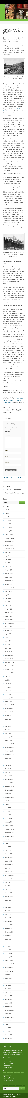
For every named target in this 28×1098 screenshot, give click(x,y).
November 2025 (9, 541)
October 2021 (9, 712)
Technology (7, 1077)
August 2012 (8, 1021)
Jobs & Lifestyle (8, 1080)
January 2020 (9, 783)
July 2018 (7, 843)
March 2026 (8, 527)
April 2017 (8, 868)
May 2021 (8, 730)
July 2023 (7, 637)
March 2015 (8, 918)
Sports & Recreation (9, 1078)
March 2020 (8, 776)
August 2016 (8, 882)
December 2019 (9, 786)
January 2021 (9, 740)
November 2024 (9, 580)
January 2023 (9, 659)
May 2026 (8, 520)
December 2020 (9, 744)
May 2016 (8, 886)
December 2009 (8, 1063)
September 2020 (9, 754)
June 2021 (8, 726)
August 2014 (8, 939)
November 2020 (9, 747)
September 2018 (9, 836)
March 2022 (8, 694)
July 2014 (7, 942)
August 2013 (8, 978)
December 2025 (9, 538)
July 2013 (7, 981)
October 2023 (9, 627)
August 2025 (8, 552)
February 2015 (9, 921)
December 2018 (9, 829)
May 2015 (8, 911)
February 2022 (9, 698)
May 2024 (8, 602)
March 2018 (8, 854)
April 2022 (8, 690)
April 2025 (8, 566)
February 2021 (9, 737)
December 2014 (9, 928)
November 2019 (9, 790)
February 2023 (9, 655)
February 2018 (9, 857)
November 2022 (9, 666)
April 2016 (8, 889)
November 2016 (9, 875)
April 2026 (8, 524)
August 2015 (8, 900)
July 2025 (7, 556)
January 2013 (9, 1003)
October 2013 (9, 971)
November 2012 (9, 1010)
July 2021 (7, 722)
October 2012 (9, 1013)
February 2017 (9, 871)
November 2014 (9, 932)
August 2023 (8, 634)
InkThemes (13, 1096)
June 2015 (8, 907)
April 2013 (8, 992)
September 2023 (9, 630)
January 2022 (9, 701)
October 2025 (9, 545)
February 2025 (9, 573)
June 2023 (8, 641)
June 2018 (8, 847)
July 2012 (7, 1024)
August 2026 (8, 509)
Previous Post (8, 477)
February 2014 (9, 957)
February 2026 (9, 531)
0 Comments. (14, 41)
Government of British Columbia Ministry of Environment (13, 400)
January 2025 (9, 577)
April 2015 (8, 914)
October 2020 (9, 751)
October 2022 (9, 669)
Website (7, 462)
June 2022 (8, 683)
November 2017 (9, 864)
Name (6, 450)
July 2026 (7, 513)
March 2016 (8, 893)
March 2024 (8, 609)
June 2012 (8, 1028)
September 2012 (9, 1017)
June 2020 (8, 765)
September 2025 (9, 549)
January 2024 (9, 616)
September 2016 (9, 879)
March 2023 (8, 651)
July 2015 (7, 903)
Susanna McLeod (10, 38)
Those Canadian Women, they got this (14, 494)
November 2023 (9, 623)
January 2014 (9, 960)
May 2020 (8, 769)
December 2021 (9, 705)
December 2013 (9, 964)
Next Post (21, 477)
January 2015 (9, 925)
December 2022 (9, 662)
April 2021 (8, 733)
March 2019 (8, 818)
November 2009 (8, 1065)
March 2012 (8, 1035)
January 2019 (9, 825)
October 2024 (9, 584)
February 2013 (9, 999)
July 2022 (7, 680)
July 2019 (7, 804)
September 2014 (9, 935)
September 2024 (9, 588)
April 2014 (8, 950)
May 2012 (8, 1031)
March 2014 (8, 953)
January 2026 (9, 534)
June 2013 (8, 985)
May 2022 (8, 687)
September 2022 (9, 673)
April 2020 (8, 772)
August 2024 (8, 591)
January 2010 (7, 1062)
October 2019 (9, 793)
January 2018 (9, 861)
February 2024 (9, 612)
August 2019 (8, 800)
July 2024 (7, 595)
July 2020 (7, 761)
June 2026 (8, 517)
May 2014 (8, 946)
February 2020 (9, 779)
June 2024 (8, 598)
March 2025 (8, 570)
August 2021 (8, 719)
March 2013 (8, 996)
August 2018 (8, 840)
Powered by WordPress (8, 1094)
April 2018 (8, 850)
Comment (8, 435)
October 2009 (8, 1067)
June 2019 (8, 808)
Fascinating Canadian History (13, 489)
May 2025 (8, 563)
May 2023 (8, 644)
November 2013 (9, 967)
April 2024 (8, 605)
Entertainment (8, 1075)
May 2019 (8, 811)
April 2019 (8, 815)
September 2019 (9, 797)
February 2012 (9, 1038)
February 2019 (9, 822)
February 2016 (9, 896)
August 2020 (8, 758)
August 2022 (8, 676)
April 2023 (8, 648)
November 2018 (9, 832)
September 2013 (9, 974)
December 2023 (9, 619)
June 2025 (8, 559)
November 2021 (9, 708)
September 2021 (9, 715)
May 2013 (8, 989)
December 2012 (9, 1006)
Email (6, 456)
